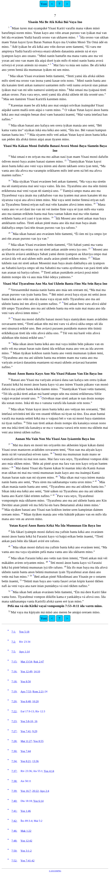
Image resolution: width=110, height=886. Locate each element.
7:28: (14, 741)
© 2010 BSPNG (55, 871)
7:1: (13, 631)
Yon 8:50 (25, 681)
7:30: (14, 751)
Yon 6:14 (38, 800)
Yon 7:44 (25, 751)
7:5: (13, 651)
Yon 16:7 (25, 790)
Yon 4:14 (49, 771)
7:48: (14, 840)
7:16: (14, 671)
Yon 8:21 (25, 761)
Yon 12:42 (26, 840)
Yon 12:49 (26, 671)
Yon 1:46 (25, 810)
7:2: (13, 641)
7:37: (14, 771)
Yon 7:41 (25, 731)
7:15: (14, 661)
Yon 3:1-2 (26, 850)
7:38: (14, 781)
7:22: (14, 711)
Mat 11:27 (26, 741)
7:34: (14, 761)
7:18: (14, 681)
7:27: (14, 731)
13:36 (35, 761)
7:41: (14, 810)
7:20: (14, 701)
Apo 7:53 (25, 691)
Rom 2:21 (38, 691)
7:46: (14, 830)
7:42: (14, 820)
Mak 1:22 (26, 830)
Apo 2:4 (44, 790)
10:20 (35, 701)
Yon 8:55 (38, 741)
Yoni (44, 4)
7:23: (14, 721)
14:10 (37, 671)
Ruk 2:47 (39, 661)
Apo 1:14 (24, 651)
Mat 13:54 (26, 661)
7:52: (14, 860)
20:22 (35, 790)
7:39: (14, 790)
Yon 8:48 (25, 701)
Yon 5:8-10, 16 (28, 721)
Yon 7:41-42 (27, 860)
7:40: (14, 800)
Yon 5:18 (24, 631)
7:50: (14, 850)
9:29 (34, 731)
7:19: (14, 691)
